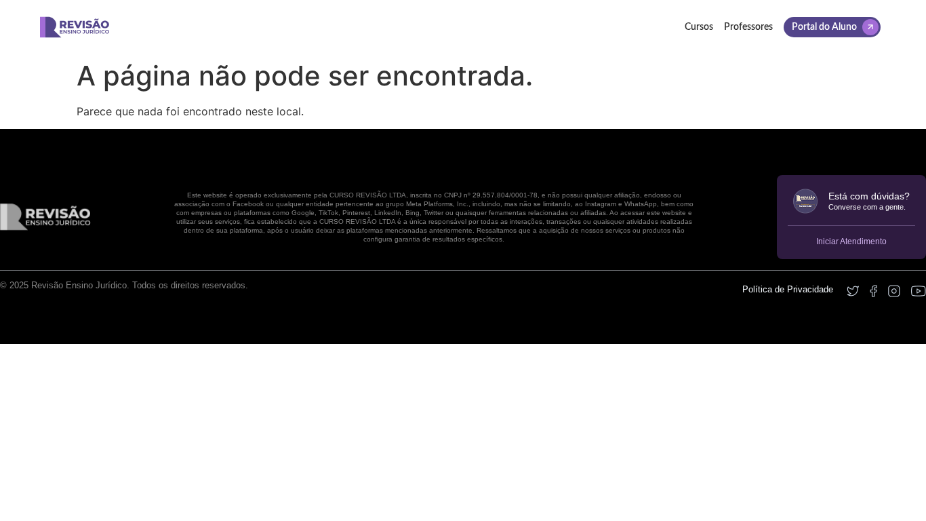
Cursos (699, 27)
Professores (748, 27)
